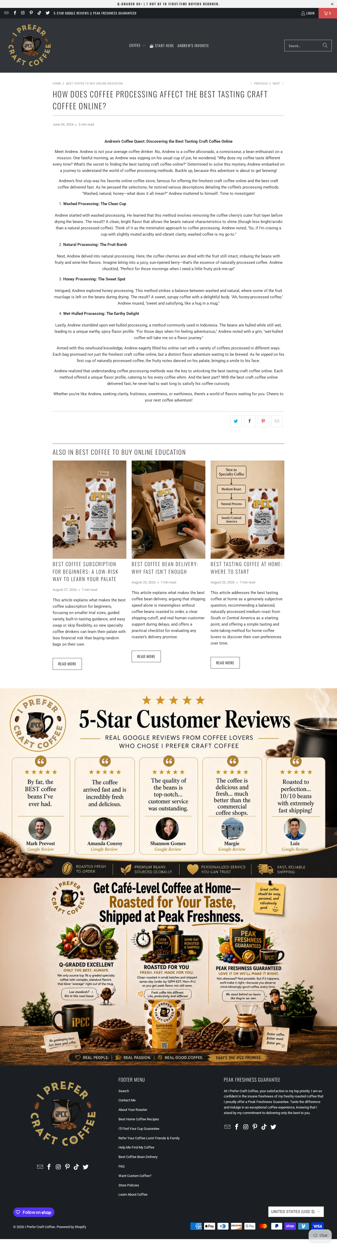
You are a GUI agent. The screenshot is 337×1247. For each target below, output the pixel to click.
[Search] (325, 45)
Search (123, 1091)
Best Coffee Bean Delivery (137, 1157)
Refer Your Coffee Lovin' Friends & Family (149, 1138)
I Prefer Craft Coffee (40, 1227)
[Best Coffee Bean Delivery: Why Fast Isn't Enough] (168, 510)
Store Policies (128, 1185)
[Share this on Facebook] (249, 421)
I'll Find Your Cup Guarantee (138, 1129)
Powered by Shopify (71, 1227)
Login (310, 13)
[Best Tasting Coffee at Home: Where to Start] (247, 510)
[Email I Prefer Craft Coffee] (6, 13)
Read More (67, 663)
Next (277, 83)
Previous (260, 83)
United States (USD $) (293, 1211)
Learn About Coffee (132, 1194)
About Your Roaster (132, 1110)
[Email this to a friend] (277, 421)
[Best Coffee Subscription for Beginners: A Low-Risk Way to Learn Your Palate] (89, 510)
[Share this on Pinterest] (263, 421)
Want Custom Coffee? (134, 1176)
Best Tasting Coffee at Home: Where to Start (247, 567)
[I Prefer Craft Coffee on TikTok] (39, 13)
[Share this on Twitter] (236, 421)
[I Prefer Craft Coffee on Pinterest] (31, 13)
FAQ (121, 1166)
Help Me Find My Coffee (136, 1147)
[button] (137, 45)
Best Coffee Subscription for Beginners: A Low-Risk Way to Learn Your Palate (85, 571)
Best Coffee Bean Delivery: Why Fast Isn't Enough (165, 567)
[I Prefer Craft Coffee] (29, 45)
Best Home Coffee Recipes (138, 1119)
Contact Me (127, 1100)
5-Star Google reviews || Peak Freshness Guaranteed (95, 13)
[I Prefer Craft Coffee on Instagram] (23, 13)
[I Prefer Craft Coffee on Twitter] (47, 13)
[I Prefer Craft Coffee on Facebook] (14, 13)
